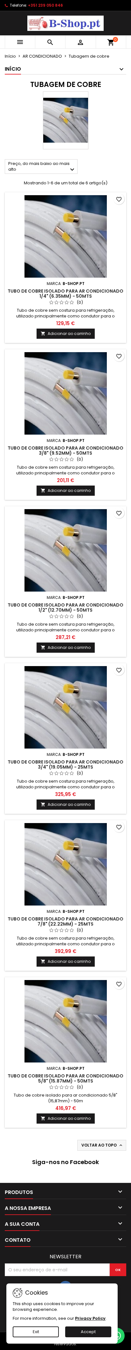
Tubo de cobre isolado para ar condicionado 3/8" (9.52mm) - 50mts (65, 450)
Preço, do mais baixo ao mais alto (42, 167)
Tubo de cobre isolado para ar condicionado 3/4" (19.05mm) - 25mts (65, 764)
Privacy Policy (90, 1318)
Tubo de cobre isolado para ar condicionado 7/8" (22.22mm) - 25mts (65, 921)
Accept (88, 1332)
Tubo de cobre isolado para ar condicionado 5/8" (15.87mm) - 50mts (65, 1078)
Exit (36, 1332)
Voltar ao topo (102, 1145)
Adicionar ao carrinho (66, 333)
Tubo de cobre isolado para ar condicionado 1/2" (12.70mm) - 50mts (65, 607)
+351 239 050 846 (45, 5)
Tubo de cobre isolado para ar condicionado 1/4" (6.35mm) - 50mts (65, 293)
